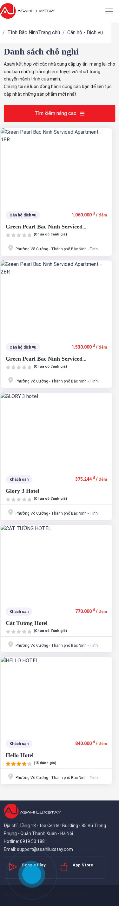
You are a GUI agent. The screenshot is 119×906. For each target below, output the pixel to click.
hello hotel (20, 755)
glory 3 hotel (22, 491)
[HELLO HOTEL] (56, 695)
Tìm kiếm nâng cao (55, 113)
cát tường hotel (27, 623)
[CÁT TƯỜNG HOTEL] (56, 563)
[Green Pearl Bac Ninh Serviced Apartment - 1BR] (56, 166)
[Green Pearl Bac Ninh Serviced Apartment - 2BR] (56, 298)
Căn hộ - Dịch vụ (85, 32)
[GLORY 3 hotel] (56, 431)
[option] (56, 166)
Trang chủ (49, 32)
